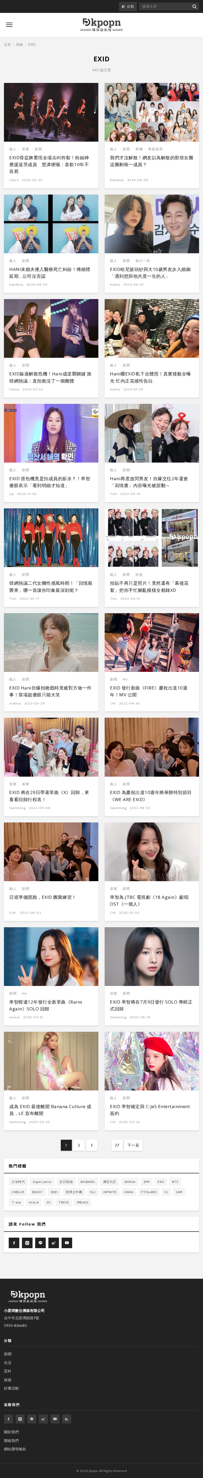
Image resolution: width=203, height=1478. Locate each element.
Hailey (115, 284)
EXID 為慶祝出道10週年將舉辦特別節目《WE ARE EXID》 (151, 795)
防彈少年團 (74, 1192)
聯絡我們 (11, 1440)
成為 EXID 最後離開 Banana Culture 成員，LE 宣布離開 (50, 1109)
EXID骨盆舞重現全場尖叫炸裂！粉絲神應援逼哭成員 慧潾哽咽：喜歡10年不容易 (49, 165)
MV (125, 679)
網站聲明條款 (15, 1449)
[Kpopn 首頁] (101, 25)
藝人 (13, 149)
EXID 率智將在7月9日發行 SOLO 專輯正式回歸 (151, 1005)
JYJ (49, 1202)
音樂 (25, 149)
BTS (175, 1182)
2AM (179, 1192)
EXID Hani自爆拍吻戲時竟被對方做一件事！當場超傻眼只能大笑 (50, 691)
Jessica (14, 1017)
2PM (147, 1182)
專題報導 (155, 149)
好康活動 (11, 1388)
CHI (113, 703)
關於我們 (11, 1432)
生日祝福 (66, 1182)
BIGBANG (88, 1182)
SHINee (130, 1182)
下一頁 (133, 1145)
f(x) (92, 1192)
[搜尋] (194, 6)
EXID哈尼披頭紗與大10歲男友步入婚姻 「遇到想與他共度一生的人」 (150, 272)
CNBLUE (18, 1192)
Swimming (17, 808)
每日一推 (142, 261)
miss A (34, 1202)
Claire (14, 180)
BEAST (37, 1192)
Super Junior (42, 1182)
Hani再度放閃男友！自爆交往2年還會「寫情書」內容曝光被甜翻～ (149, 481)
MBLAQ (82, 1202)
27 (117, 1145)
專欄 (139, 149)
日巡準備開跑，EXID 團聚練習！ (42, 897)
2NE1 (54, 1192)
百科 (7, 1371)
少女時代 (18, 1182)
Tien (113, 494)
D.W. (13, 913)
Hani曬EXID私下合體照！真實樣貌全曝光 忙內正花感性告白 (150, 377)
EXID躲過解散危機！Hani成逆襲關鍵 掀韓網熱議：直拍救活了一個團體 (50, 377)
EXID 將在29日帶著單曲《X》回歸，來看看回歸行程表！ (49, 795)
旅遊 (139, 575)
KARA (128, 1192)
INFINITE (110, 1192)
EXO (161, 1182)
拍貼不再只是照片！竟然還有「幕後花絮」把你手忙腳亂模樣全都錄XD (149, 586)
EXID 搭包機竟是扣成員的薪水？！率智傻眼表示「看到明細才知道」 (49, 481)
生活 (7, 1362)
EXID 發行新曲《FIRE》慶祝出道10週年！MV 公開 (148, 691)
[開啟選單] (9, 24)
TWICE (63, 1202)
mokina (15, 703)
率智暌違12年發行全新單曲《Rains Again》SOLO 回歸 (45, 1005)
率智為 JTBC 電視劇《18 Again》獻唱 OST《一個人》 (149, 900)
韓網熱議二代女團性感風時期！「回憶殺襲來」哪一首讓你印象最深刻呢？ (51, 586)
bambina (117, 180)
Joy (11, 494)
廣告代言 (109, 1182)
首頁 (7, 44)
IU (166, 1192)
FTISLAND (148, 1192)
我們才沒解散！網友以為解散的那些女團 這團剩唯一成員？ (151, 161)
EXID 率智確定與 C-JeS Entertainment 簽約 (150, 1109)
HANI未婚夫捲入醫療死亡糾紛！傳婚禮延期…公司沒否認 (49, 272)
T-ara (16, 1202)
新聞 (38, 149)
